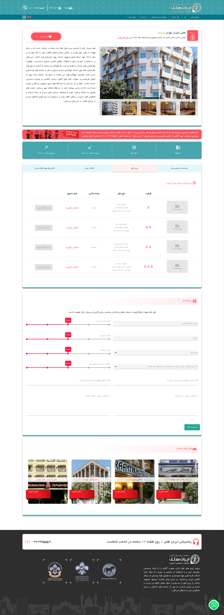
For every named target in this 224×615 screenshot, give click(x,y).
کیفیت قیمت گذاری (103, 321)
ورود (68, 8)
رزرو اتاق (134, 168)
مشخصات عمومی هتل (179, 168)
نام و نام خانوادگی (190, 323)
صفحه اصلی (195, 17)
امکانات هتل (89, 168)
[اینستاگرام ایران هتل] (24, 18)
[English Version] (29, 18)
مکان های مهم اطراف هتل (45, 168)
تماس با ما (132, 17)
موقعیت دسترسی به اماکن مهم (99, 364)
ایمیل (195, 338)
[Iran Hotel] (183, 12)
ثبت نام (55, 8)
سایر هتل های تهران (124, 37)
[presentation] (197, 506)
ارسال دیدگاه (192, 427)
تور (185, 17)
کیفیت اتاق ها (105, 336)
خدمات (175, 17)
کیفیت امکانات (105, 350)
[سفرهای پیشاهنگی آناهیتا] (82, 582)
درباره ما (144, 17)
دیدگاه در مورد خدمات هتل (98, 396)
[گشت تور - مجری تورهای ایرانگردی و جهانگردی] (109, 582)
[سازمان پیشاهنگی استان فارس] (55, 582)
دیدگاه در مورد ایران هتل (186, 396)
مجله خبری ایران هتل (159, 17)
